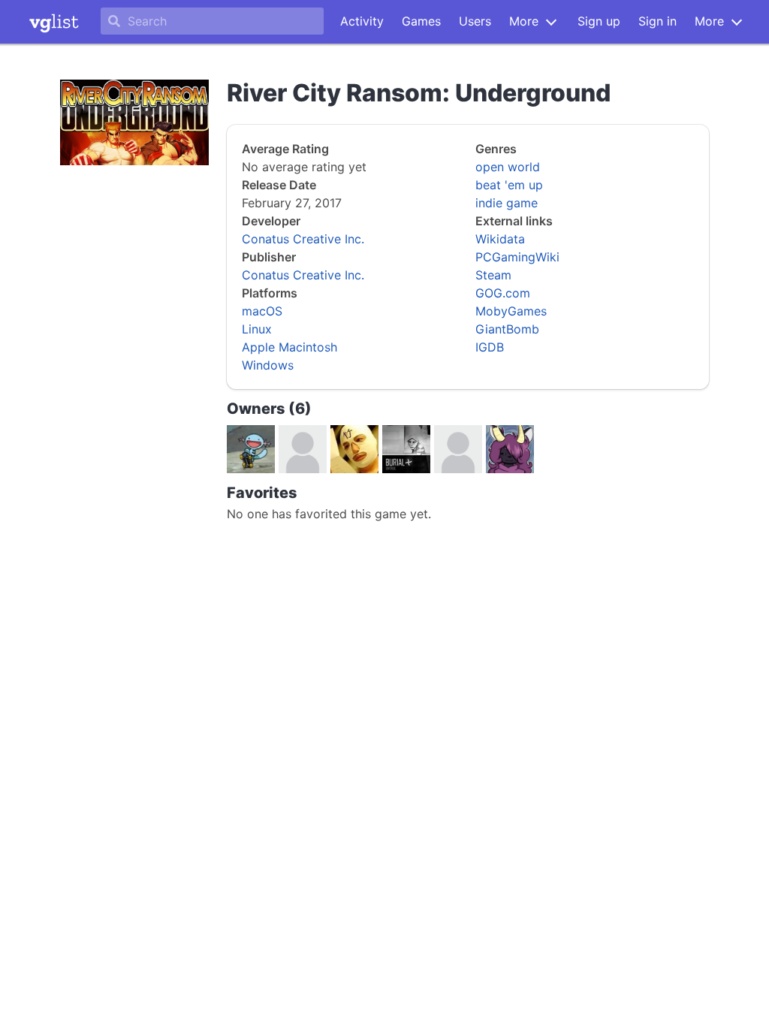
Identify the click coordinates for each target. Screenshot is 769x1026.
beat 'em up (509, 184)
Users (475, 21)
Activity (362, 21)
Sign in (657, 21)
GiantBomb (507, 328)
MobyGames (511, 310)
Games (421, 21)
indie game (506, 202)
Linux (257, 328)
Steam (493, 274)
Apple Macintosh (289, 347)
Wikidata (500, 238)
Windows (268, 365)
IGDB (489, 347)
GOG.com (502, 292)
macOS (262, 310)
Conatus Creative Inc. (303, 238)
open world (507, 166)
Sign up (599, 21)
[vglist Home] (54, 22)
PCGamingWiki (517, 256)
